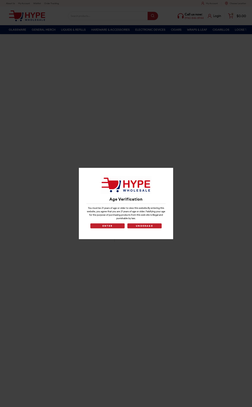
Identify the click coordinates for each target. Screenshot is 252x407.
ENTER (107, 226)
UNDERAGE (144, 226)
